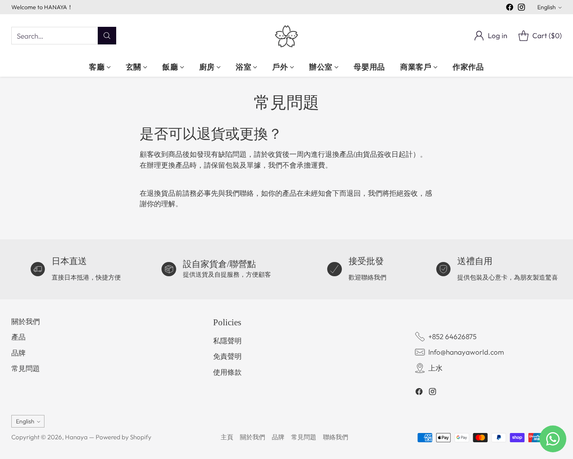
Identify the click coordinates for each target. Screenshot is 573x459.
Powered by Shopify (123, 437)
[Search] (107, 35)
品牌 (18, 352)
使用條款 (227, 372)
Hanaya (76, 437)
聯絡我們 (335, 437)
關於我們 (25, 321)
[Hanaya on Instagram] (521, 8)
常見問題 (25, 368)
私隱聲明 (227, 340)
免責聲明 (227, 356)
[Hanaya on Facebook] (509, 8)
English (546, 7)
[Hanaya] (286, 35)
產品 (18, 336)
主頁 (227, 437)
